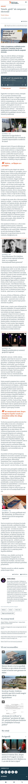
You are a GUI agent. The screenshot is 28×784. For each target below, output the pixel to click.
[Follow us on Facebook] (2, 772)
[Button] (24, 21)
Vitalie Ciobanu (5, 15)
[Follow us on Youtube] (5, 772)
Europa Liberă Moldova (10, 80)
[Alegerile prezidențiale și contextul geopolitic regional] (14, 340)
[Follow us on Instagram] (9, 772)
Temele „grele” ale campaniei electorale (14, 78)
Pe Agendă (6, 737)
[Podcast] (14, 782)
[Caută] (22, 782)
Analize (3, 6)
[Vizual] (6, 782)
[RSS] (12, 772)
